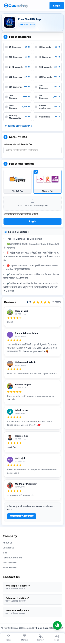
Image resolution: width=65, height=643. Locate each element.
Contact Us (8, 547)
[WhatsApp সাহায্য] (57, 625)
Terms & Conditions (12, 557)
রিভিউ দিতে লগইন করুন (22, 516)
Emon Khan (42, 628)
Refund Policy (9, 567)
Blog (5, 552)
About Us (7, 542)
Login (56, 5)
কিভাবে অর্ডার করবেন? (20, 126)
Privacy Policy (9, 562)
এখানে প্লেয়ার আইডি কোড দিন (18, 144)
